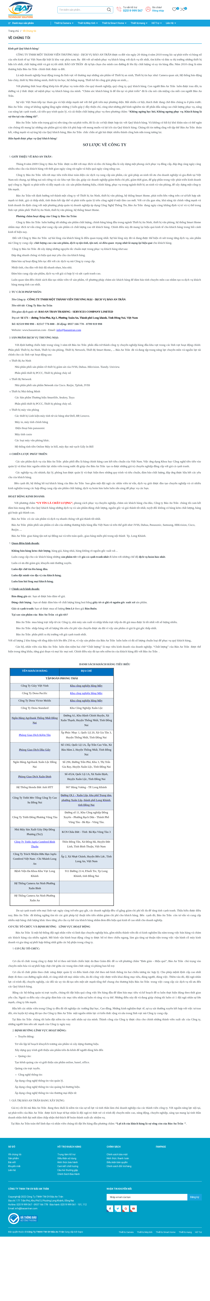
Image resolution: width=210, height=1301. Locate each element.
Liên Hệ (170, 23)
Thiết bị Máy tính (86, 23)
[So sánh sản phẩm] (182, 10)
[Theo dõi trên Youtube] (133, 1208)
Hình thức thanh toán (118, 1158)
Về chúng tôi (14, 1154)
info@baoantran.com (26, 1208)
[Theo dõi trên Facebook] (110, 1208)
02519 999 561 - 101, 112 (74, 1204)
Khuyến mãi (14, 1166)
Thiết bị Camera (62, 23)
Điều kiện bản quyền (117, 1162)
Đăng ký (194, 1197)
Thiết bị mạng (138, 23)
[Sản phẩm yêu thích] (174, 10)
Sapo (80, 1232)
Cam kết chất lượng (67, 1166)
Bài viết (12, 1162)
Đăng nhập (158, 10)
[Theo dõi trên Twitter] (118, 1208)
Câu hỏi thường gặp (67, 1170)
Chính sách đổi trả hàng (119, 1166)
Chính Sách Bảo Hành (68, 1174)
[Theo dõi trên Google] (125, 1208)
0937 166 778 (41, 1204)
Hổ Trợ (155, 23)
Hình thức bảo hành (67, 1162)
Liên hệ (12, 1170)
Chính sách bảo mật (117, 1154)
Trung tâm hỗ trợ (66, 1154)
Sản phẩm (13, 1158)
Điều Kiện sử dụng (66, 1158)
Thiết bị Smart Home (113, 23)
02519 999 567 (132, 10)
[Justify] (109, 10)
